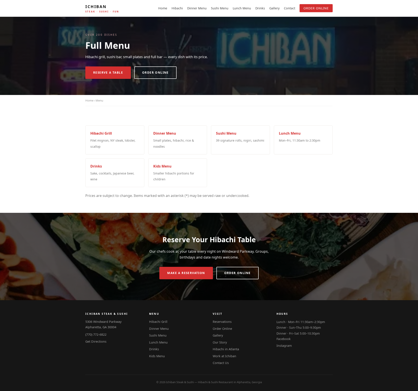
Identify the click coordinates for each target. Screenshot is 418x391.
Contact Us (221, 363)
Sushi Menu (219, 8)
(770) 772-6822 (95, 334)
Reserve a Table (108, 72)
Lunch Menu (242, 8)
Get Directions (95, 341)
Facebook (283, 339)
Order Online (316, 8)
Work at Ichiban (224, 356)
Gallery (274, 8)
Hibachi (177, 8)
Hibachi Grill (158, 322)
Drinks (260, 8)
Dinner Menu (197, 8)
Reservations (222, 322)
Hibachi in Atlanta (226, 349)
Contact (289, 8)
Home (162, 8)
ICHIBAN (102, 8)
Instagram (284, 346)
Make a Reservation (186, 273)
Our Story (220, 342)
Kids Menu (157, 356)
